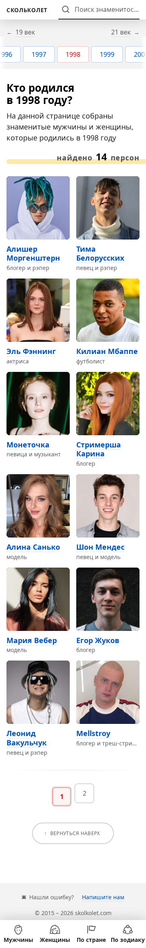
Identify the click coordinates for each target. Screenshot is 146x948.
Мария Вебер (31, 640)
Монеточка (27, 444)
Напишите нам (103, 897)
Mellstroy (93, 733)
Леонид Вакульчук (26, 737)
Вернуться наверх (75, 833)
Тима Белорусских (100, 253)
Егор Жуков (97, 640)
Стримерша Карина (98, 449)
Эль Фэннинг (31, 351)
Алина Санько (33, 547)
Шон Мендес (100, 547)
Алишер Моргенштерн (33, 253)
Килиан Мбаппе (107, 351)
